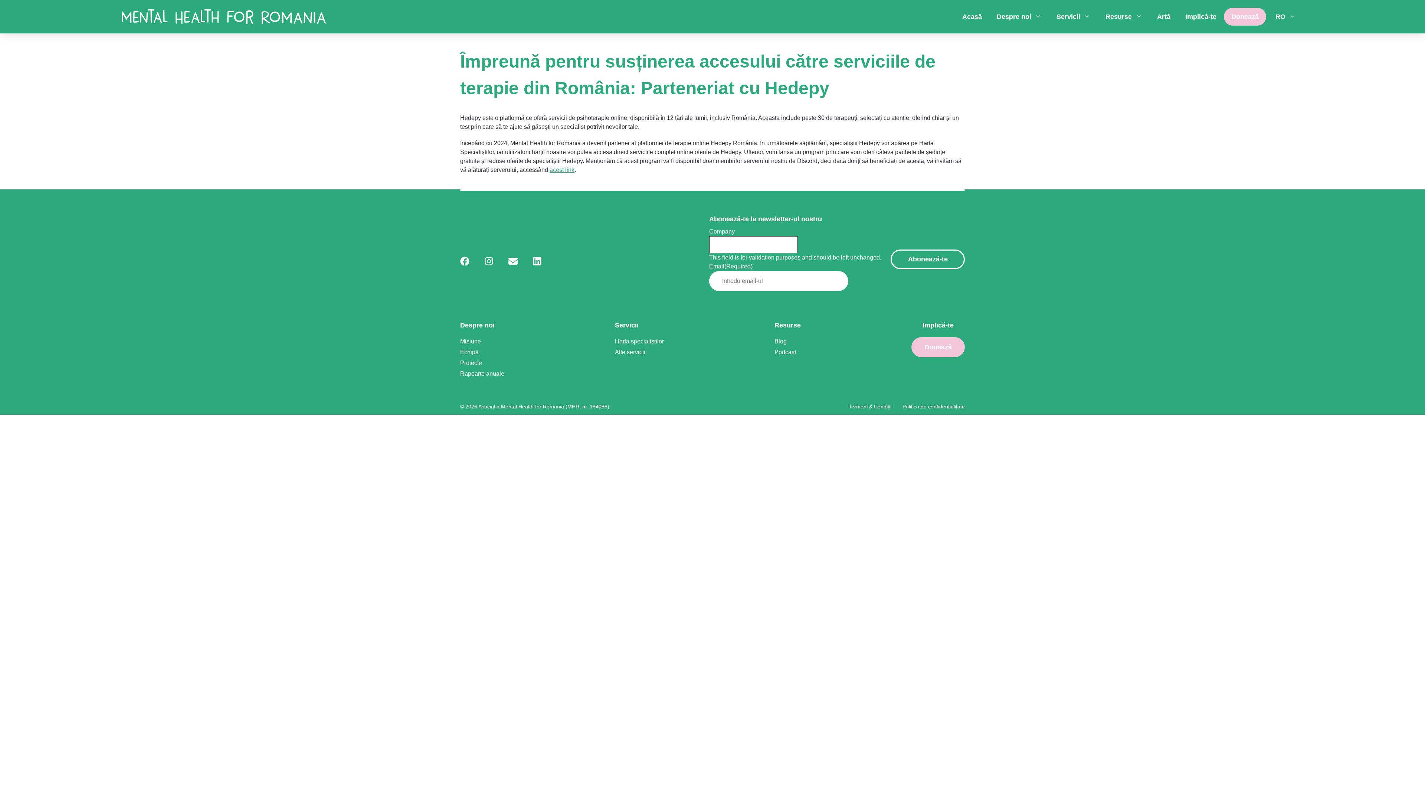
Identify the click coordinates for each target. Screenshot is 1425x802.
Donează (1245, 16)
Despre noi (1014, 16)
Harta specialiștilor (639, 341)
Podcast (785, 352)
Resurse (1118, 16)
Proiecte (471, 363)
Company (722, 231)
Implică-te (1200, 16)
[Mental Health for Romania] (224, 16)
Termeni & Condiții (870, 407)
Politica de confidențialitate (933, 407)
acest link (562, 170)
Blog (780, 341)
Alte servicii (630, 352)
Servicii (1068, 16)
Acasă (972, 16)
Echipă (469, 352)
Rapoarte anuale (482, 374)
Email (731, 266)
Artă (1163, 16)
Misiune (470, 341)
